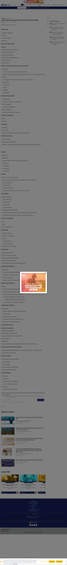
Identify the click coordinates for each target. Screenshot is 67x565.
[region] (33, 561)
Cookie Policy (15, 563)
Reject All (52, 561)
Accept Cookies (59, 561)
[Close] (65, 561)
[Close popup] (45, 273)
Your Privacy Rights (43, 561)
